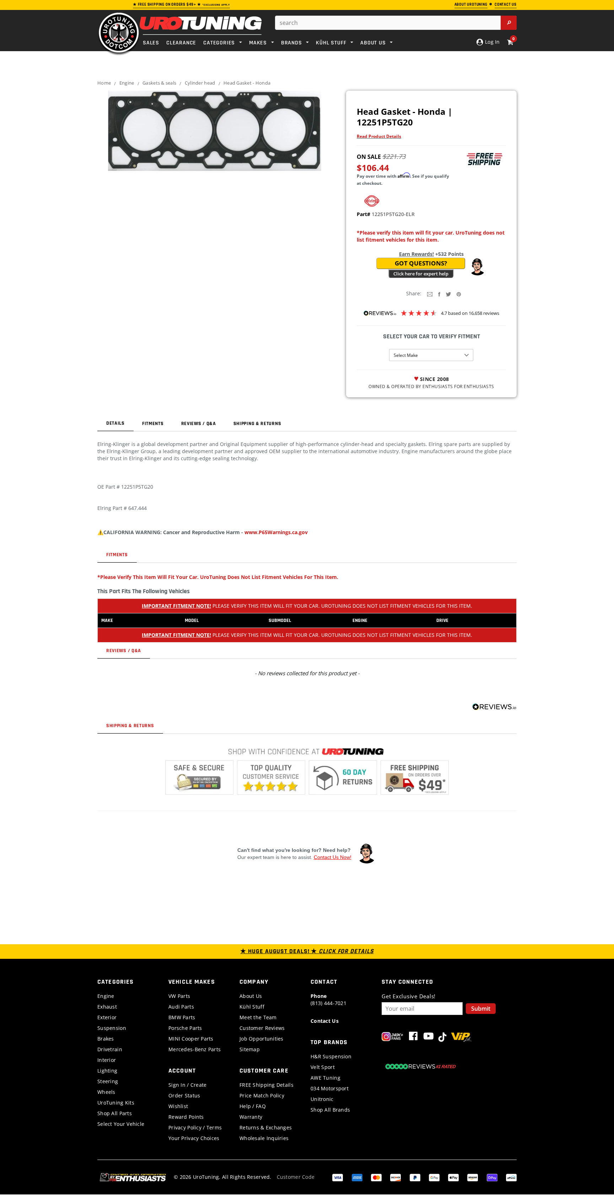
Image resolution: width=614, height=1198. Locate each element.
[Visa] (337, 1176)
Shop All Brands (330, 1109)
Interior (106, 1060)
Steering (107, 1081)
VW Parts (179, 996)
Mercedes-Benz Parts (194, 1049)
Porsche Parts (185, 1028)
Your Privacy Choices (194, 1138)
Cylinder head (200, 83)
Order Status (184, 1095)
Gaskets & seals (159, 83)
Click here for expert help (420, 273)
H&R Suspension (331, 1056)
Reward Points (186, 1116)
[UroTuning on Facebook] (413, 1037)
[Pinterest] (459, 293)
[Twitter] (448, 293)
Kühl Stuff (251, 1006)
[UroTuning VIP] (461, 1037)
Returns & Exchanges (265, 1127)
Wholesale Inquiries (264, 1138)
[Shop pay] (492, 1176)
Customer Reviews (262, 1028)
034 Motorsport (330, 1088)
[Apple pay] (453, 1176)
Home (104, 83)
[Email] (429, 293)
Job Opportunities (261, 1038)
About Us (250, 996)
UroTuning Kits (115, 1102)
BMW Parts (181, 1017)
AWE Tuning (325, 1077)
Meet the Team (258, 1017)
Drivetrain (109, 1049)
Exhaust (107, 1006)
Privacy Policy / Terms (195, 1127)
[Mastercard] (376, 1176)
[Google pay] (434, 1176)
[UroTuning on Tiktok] (442, 1037)
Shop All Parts (114, 1113)
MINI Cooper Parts (191, 1038)
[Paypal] (415, 1176)
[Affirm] (511, 1176)
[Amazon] (472, 1176)
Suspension (111, 1028)
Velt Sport (323, 1067)
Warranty (250, 1116)
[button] (477, 267)
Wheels (106, 1092)
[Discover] (395, 1176)
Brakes (105, 1038)
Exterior (107, 1017)
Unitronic (322, 1099)
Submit (480, 1008)
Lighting (107, 1070)
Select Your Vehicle (120, 1124)
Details (115, 423)
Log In (492, 41)
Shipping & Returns (257, 423)
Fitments (153, 423)
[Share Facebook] (439, 293)
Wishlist (178, 1106)
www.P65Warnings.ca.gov (276, 532)
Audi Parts (181, 1006)
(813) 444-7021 (328, 999)
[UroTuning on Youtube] (428, 1037)
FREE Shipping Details (266, 1084)
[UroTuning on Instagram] (392, 1037)
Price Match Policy (261, 1095)
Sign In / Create (187, 1084)
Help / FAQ (252, 1106)
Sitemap (249, 1049)
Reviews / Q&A (198, 423)
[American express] (357, 1176)
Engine (126, 83)
